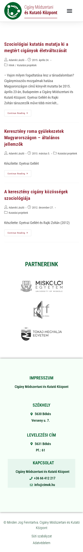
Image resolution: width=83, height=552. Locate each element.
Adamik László (16, 60)
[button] (69, 10)
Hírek (11, 65)
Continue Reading (19, 112)
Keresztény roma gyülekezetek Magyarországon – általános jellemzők (34, 138)
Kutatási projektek (26, 65)
